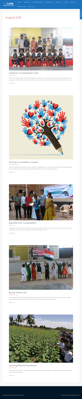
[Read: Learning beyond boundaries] (41, 338)
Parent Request (21, 6)
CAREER (66, 2)
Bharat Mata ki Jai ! (18, 292)
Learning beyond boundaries (22, 365)
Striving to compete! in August (23, 162)
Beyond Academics (38, 2)
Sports (10, 75)
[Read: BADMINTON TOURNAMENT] (41, 202)
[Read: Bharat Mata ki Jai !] (41, 267)
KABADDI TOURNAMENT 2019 (23, 73)
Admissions (49, 2)
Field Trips (11, 367)
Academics (27, 2)
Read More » (12, 83)
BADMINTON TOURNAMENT (23, 223)
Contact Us (73, 2)
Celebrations (12, 294)
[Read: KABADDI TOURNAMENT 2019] (41, 49)
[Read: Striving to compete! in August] (41, 127)
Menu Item (31, 6)
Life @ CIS (58, 2)
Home (19, 2)
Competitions (12, 164)
